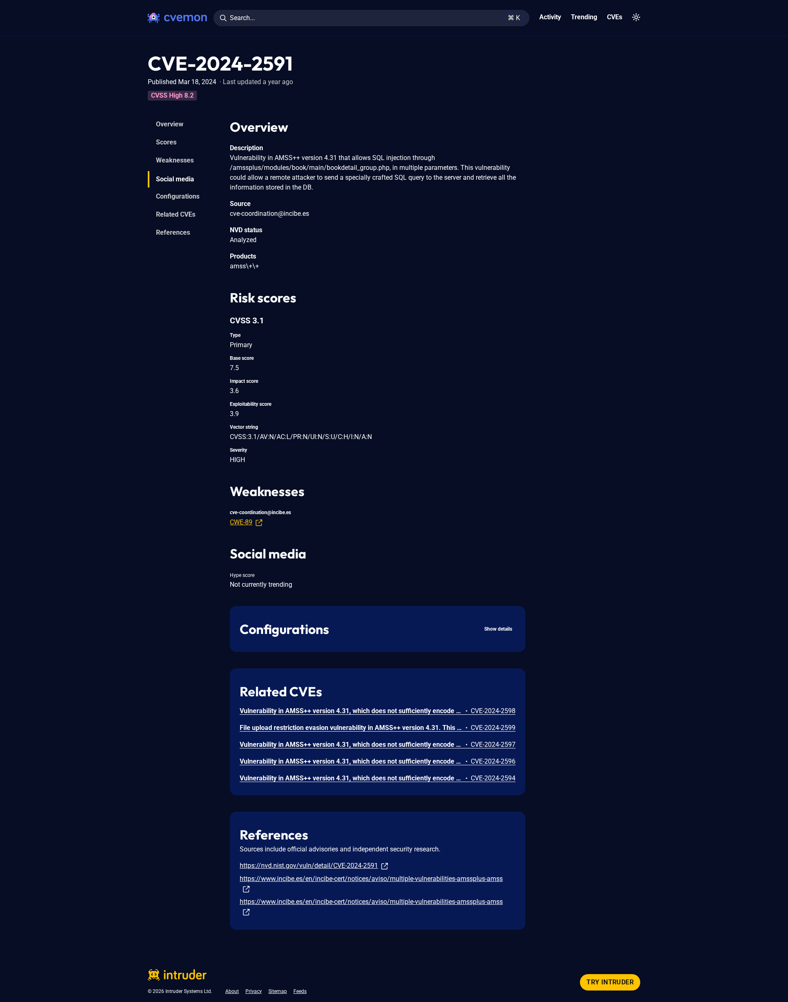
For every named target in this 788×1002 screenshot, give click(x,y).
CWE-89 (241, 522)
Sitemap (277, 991)
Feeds (300, 991)
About (232, 991)
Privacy (253, 991)
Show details (498, 629)
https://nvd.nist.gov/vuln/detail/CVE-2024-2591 (309, 865)
